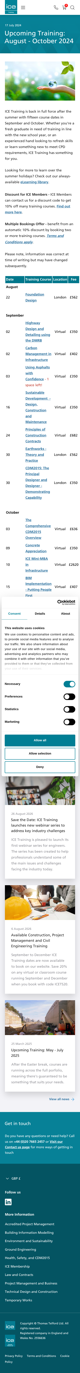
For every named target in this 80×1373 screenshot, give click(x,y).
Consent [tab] (14, 613)
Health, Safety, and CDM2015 (27, 1258)
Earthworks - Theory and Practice (35, 455)
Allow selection (40, 753)
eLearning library (34, 182)
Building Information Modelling (29, 1233)
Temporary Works (18, 1300)
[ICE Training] (11, 7)
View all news (59, 1099)
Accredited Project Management (29, 1224)
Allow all (40, 740)
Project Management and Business (31, 1283)
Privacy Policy (14, 1356)
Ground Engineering (20, 1250)
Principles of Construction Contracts (35, 435)
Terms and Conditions (41, 1356)
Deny (40, 767)
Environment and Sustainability (29, 1241)
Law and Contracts (19, 1275)
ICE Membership (17, 1267)
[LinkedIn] (8, 1201)
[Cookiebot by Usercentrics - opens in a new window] (57, 602)
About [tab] (65, 613)
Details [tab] (40, 613)
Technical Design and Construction (31, 1292)
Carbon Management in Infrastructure (38, 354)
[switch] (69, 696)
